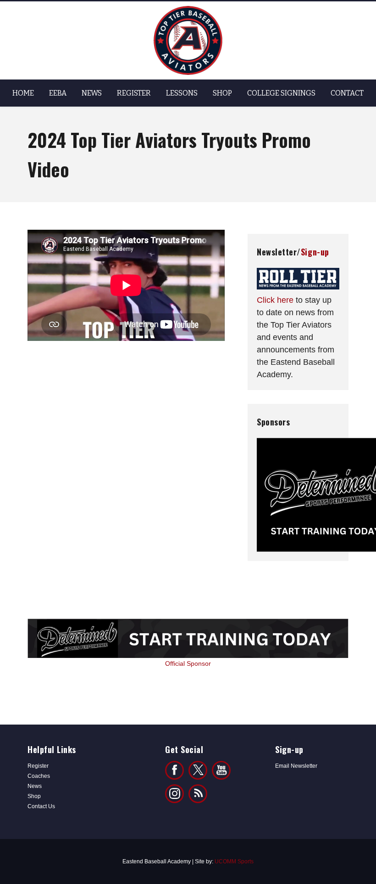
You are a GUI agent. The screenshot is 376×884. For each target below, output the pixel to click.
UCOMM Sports (234, 861)
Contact (347, 93)
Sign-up (315, 252)
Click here (275, 300)
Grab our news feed (197, 793)
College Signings (281, 93)
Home (23, 93)
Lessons (182, 93)
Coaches (39, 776)
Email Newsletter (296, 766)
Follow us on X (197, 770)
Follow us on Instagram (174, 793)
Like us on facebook (174, 770)
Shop (222, 93)
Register (134, 93)
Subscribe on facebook (221, 770)
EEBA (57, 93)
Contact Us (41, 806)
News (92, 93)
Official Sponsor (188, 663)
